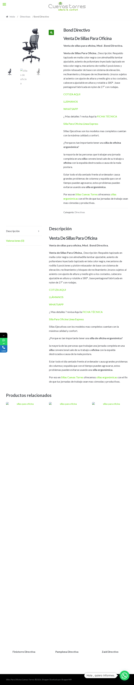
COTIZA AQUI (71, 94)
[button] (51, 32)
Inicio (12, 16)
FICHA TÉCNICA (107, 116)
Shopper (45, 679)
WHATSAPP (70, 108)
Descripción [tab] (13, 231)
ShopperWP (66, 679)
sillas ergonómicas (106, 377)
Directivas (25, 16)
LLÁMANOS (70, 101)
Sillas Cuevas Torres (86, 194)
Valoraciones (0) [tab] (15, 240)
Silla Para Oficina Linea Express (80, 123)
